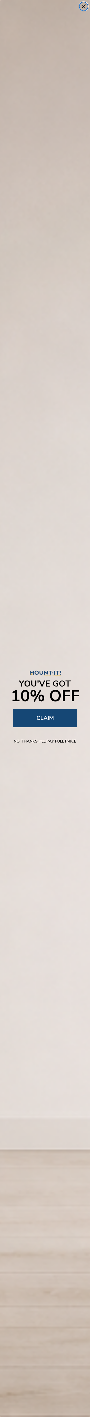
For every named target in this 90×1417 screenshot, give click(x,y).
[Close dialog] (83, 6)
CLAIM (45, 718)
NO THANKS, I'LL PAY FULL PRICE (45, 741)
